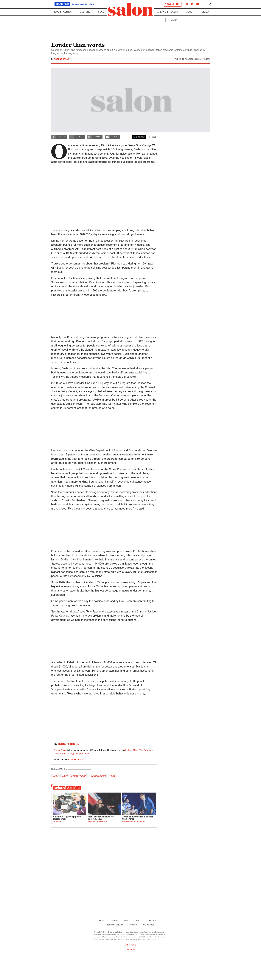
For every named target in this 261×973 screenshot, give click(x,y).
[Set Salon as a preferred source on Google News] (139, 137)
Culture (85, 12)
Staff (126, 921)
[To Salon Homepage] (130, 9)
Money (190, 12)
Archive (133, 925)
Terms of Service (115, 925)
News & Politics (62, 12)
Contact (138, 921)
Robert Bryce (61, 59)
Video (205, 12)
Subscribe (62, 4)
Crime (55, 776)
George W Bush (78, 776)
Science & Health (167, 12)
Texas (112, 776)
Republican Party (97, 776)
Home (102, 921)
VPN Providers (130, 945)
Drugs (65, 776)
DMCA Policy (130, 950)
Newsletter (172, 4)
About (114, 921)
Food (101, 12)
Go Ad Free (148, 925)
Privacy (152, 921)
